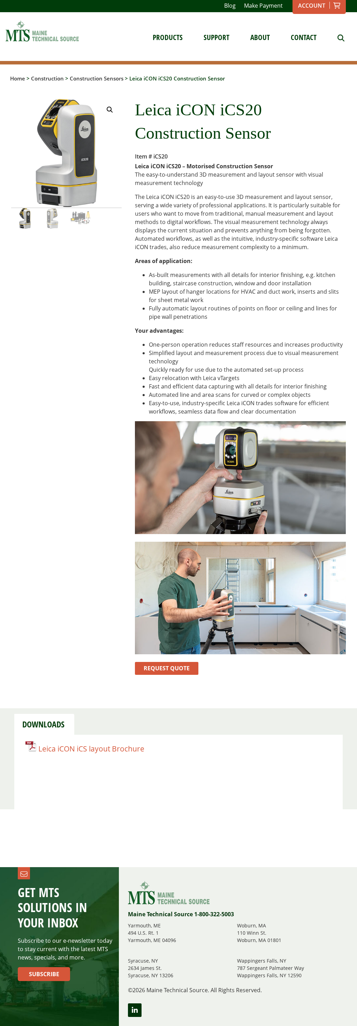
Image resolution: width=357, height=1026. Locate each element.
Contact (304, 37)
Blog (230, 5)
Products (168, 37)
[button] (110, 109)
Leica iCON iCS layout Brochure (91, 749)
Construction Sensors (96, 78)
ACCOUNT (311, 5)
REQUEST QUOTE (167, 668)
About (260, 37)
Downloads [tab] (43, 724)
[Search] (335, 37)
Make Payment (263, 5)
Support (216, 37)
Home (17, 78)
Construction (47, 78)
